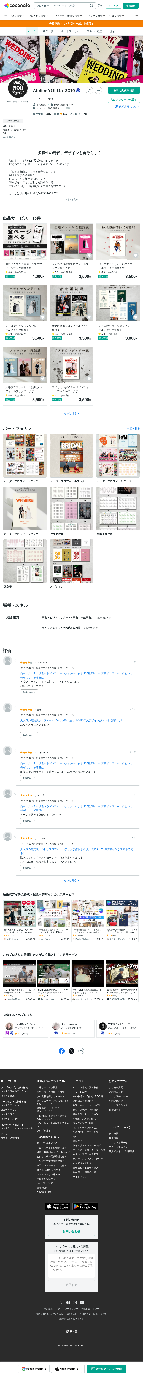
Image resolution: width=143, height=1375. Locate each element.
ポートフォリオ (70, 31)
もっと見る (72, 199)
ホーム (32, 31)
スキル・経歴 (94, 31)
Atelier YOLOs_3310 (54, 90)
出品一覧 (48, 31)
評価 (112, 31)
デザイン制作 (27, 667)
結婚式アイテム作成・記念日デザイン (55, 667)
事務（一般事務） (83, 617)
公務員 (77, 627)
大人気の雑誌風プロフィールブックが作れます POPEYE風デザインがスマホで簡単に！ (71, 720)
